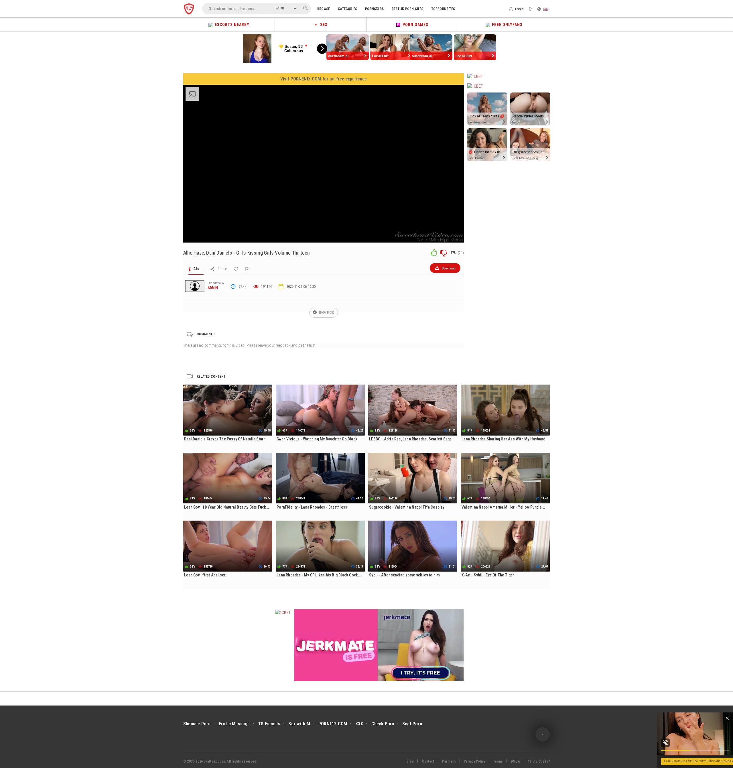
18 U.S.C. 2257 (539, 761)
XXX (359, 723)
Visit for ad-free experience (323, 79)
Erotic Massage (234, 723)
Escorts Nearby (230, 24)
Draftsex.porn (214, 761)
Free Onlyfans (506, 24)
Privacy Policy (474, 761)
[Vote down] (443, 252)
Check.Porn (382, 723)
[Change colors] (531, 9)
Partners (449, 761)
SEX (323, 24)
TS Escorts (269, 723)
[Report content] (247, 269)
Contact (428, 761)
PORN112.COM (332, 723)
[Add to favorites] (236, 269)
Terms (498, 761)
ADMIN (213, 288)
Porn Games (414, 24)
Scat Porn (412, 723)
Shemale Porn (196, 723)
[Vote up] (434, 252)
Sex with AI (299, 723)
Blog (410, 761)
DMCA (515, 761)
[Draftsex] (189, 8)
